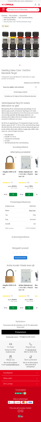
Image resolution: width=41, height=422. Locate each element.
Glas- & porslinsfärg (9, 19)
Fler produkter (13, 15)
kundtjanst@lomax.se (12, 364)
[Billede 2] (21, 65)
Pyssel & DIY (23, 15)
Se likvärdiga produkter (20, 92)
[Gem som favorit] (15, 157)
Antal (5, 194)
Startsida (4, 15)
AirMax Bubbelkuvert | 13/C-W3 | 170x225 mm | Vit (26, 174)
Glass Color (32, 210)
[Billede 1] (19, 65)
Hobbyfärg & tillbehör (10, 17)
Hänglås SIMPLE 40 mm (9, 173)
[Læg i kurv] (13, 194)
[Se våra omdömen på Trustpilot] (19, 393)
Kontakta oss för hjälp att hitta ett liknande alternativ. (20, 96)
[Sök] (37, 10)
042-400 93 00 (31, 350)
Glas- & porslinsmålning (25, 17)
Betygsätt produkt (20, 257)
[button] (5, 26)
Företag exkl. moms (12, 337)
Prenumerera (20, 332)
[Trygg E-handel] (24, 393)
